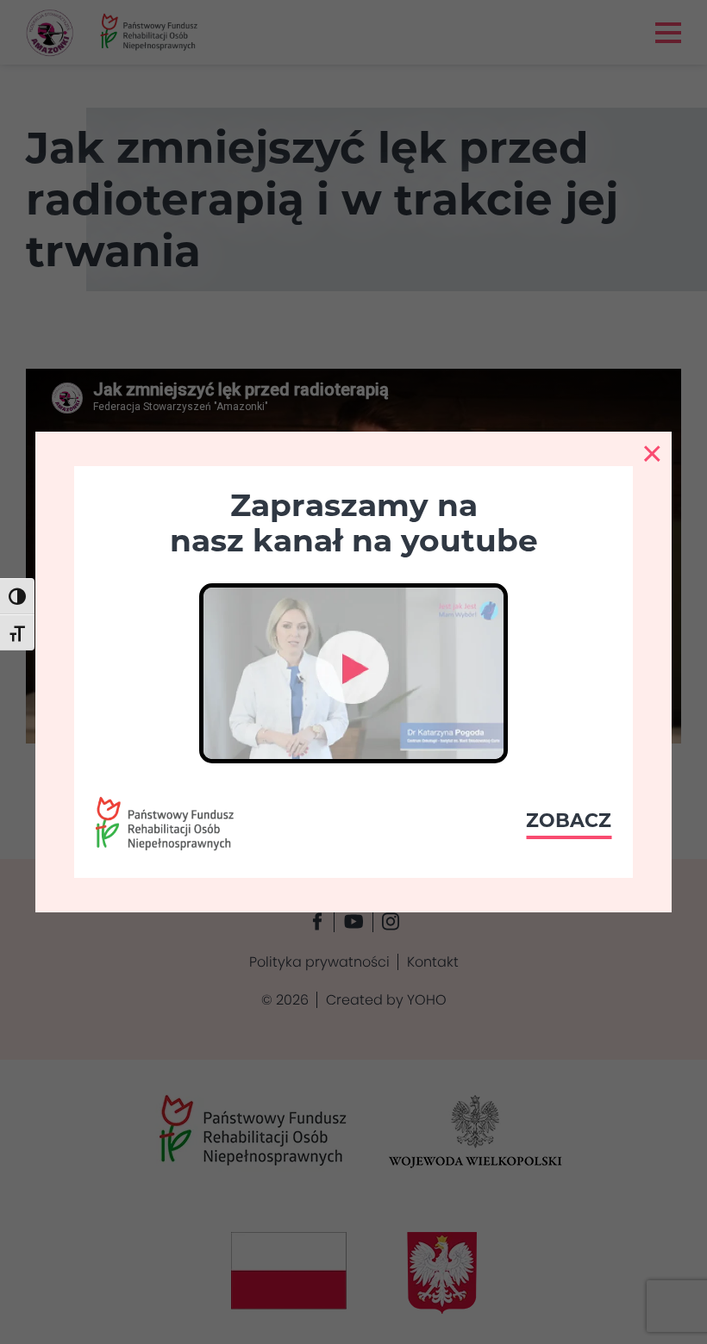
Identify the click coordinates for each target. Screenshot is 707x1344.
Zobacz (568, 820)
